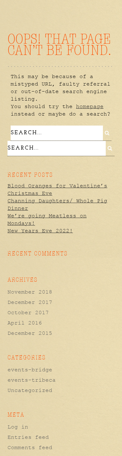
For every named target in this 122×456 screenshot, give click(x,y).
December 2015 (30, 333)
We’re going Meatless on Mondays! (47, 219)
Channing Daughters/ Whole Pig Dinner (57, 204)
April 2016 (25, 323)
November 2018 (30, 292)
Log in (18, 427)
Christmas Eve (30, 193)
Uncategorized (30, 390)
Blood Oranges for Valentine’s (57, 186)
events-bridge (30, 370)
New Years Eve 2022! (40, 231)
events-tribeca (32, 380)
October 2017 (28, 313)
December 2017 (30, 302)
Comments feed (30, 447)
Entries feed (28, 437)
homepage (90, 106)
